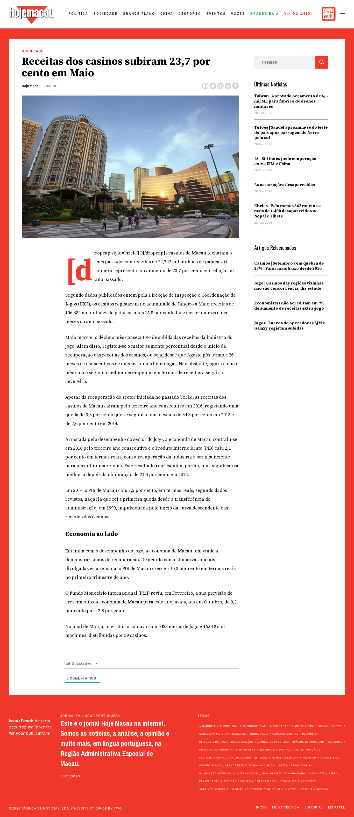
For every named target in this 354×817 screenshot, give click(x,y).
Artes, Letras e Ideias (311, 726)
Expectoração (306, 749)
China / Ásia (259, 733)
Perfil (333, 773)
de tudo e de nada (213, 741)
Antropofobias (254, 726)
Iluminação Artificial (215, 773)
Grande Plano (139, 13)
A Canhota (207, 726)
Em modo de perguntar (217, 749)
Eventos (216, 13)
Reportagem (266, 781)
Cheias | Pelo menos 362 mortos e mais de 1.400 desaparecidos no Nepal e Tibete (287, 211)
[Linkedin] (220, 86)
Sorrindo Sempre (212, 789)
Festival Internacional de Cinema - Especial (233, 757)
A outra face (280, 726)
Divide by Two (108, 808)
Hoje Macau (31, 86)
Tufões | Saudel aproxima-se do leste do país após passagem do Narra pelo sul (291, 132)
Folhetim (309, 757)
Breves (337, 726)
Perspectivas (209, 781)
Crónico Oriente (285, 733)
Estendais (266, 749)
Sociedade (106, 13)
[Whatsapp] (228, 86)
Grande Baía (264, 13)
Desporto (190, 13)
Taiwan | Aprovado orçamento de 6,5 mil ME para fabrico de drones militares (291, 101)
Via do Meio (297, 13)
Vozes (238, 13)
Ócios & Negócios (314, 789)
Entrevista (247, 749)
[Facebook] (205, 86)
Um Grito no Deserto (246, 789)
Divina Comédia (242, 741)
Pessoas (230, 781)
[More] (235, 86)
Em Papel (336, 807)
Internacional (248, 773)
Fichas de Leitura (285, 757)
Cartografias (210, 733)
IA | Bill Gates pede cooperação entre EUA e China (285, 161)
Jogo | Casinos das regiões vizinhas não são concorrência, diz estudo (288, 286)
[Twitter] (213, 86)
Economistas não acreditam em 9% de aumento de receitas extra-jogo (289, 306)
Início (261, 807)
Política (78, 13)
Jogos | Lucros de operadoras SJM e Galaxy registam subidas (289, 325)
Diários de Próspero (273, 741)
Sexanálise (288, 781)
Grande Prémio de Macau (244, 765)
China (166, 13)
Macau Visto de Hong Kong (284, 773)
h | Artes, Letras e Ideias (292, 765)
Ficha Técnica (285, 807)
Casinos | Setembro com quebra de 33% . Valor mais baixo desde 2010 (289, 266)
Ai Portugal (229, 726)
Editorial (335, 741)
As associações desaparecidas (284, 184)
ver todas (70, 776)
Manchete (317, 773)
